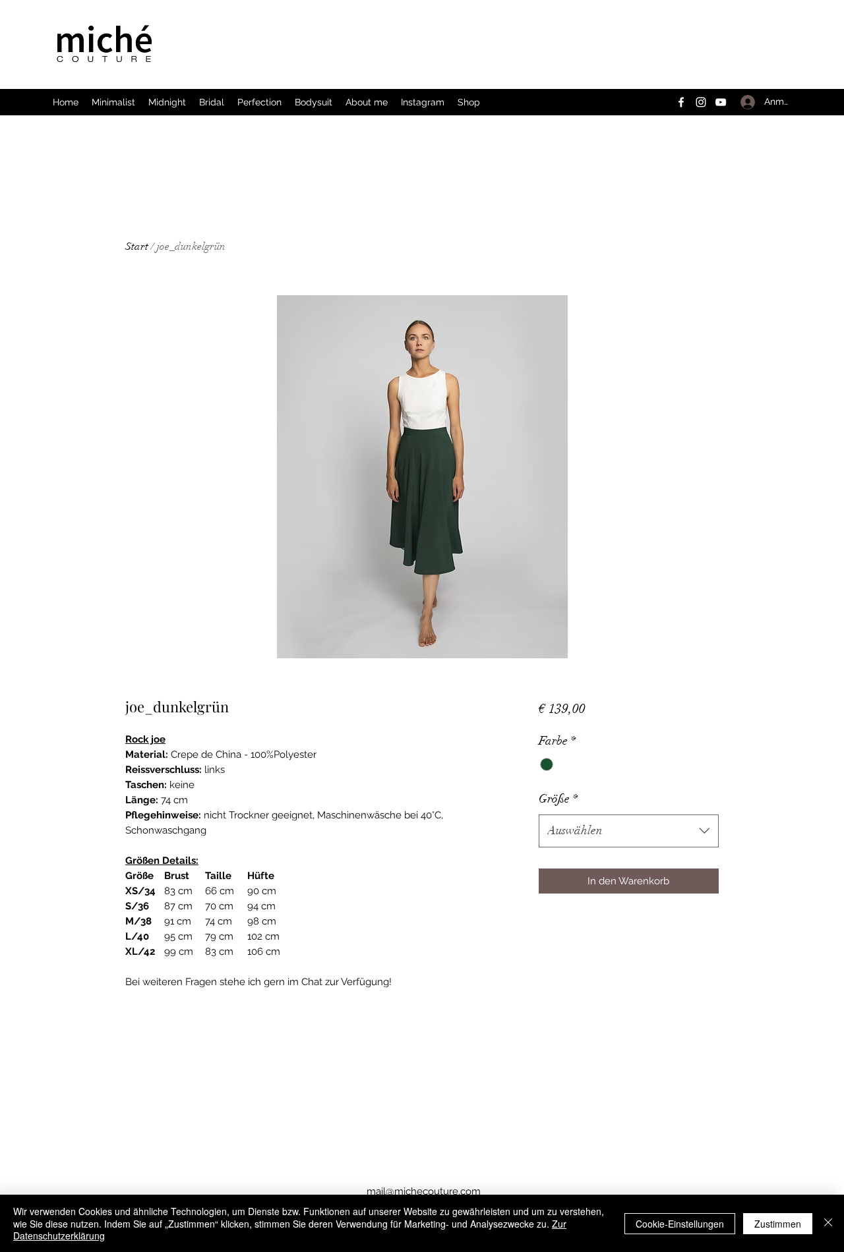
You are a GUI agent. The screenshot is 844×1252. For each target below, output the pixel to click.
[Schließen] (828, 1223)
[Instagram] (701, 102)
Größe (558, 798)
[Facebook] (681, 102)
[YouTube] (720, 102)
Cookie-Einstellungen (680, 1223)
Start (136, 246)
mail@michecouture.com (424, 1191)
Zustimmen (777, 1223)
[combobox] (629, 830)
